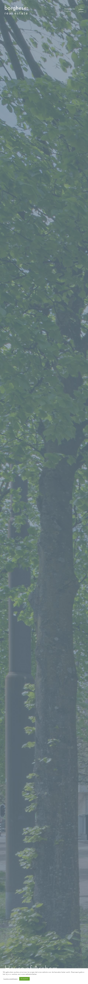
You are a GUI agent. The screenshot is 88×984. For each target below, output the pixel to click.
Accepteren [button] (24, 979)
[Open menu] (81, 10)
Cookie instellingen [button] (10, 979)
